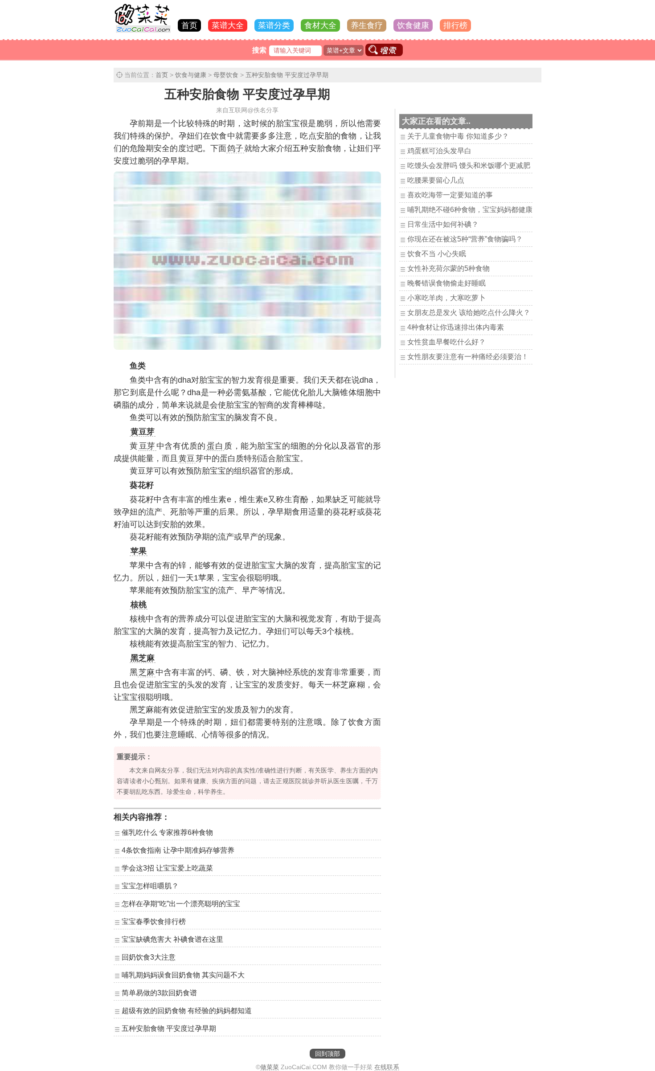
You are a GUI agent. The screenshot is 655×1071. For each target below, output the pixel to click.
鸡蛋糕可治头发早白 (439, 151)
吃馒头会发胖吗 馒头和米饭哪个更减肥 (468, 165)
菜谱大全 (228, 25)
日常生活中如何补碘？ (443, 224)
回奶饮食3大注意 (149, 957)
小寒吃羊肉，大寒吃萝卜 (446, 298)
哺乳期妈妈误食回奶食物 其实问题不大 (183, 975)
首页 (189, 25)
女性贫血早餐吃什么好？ (446, 342)
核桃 (139, 604)
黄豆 (187, 458)
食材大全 (320, 25)
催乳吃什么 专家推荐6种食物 (167, 832)
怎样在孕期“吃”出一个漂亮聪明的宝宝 (181, 903)
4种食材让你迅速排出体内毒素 (455, 327)
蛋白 (215, 445)
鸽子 (235, 148)
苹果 (139, 551)
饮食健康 (413, 25)
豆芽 (147, 445)
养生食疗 (367, 25)
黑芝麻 (143, 658)
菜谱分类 (274, 25)
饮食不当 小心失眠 (436, 254)
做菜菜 (269, 1067)
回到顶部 (327, 1053)
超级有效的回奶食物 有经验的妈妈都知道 (187, 1010)
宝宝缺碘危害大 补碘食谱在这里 (172, 939)
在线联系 (386, 1067)
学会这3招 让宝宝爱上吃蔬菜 (167, 868)
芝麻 (147, 672)
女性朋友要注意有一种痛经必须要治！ (467, 356)
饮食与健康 (190, 74)
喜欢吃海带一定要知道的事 (450, 195)
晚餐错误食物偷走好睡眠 (446, 283)
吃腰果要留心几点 (435, 180)
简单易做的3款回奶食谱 (159, 993)
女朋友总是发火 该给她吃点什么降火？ (468, 312)
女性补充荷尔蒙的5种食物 (448, 268)
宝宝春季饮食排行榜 (154, 921)
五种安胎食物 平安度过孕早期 (287, 74)
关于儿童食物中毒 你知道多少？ (458, 136)
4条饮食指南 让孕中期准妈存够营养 (178, 850)
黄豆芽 (143, 431)
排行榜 (455, 25)
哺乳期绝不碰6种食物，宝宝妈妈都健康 (469, 209)
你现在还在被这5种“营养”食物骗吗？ (465, 239)
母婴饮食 (225, 74)
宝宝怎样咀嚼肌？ (150, 886)
